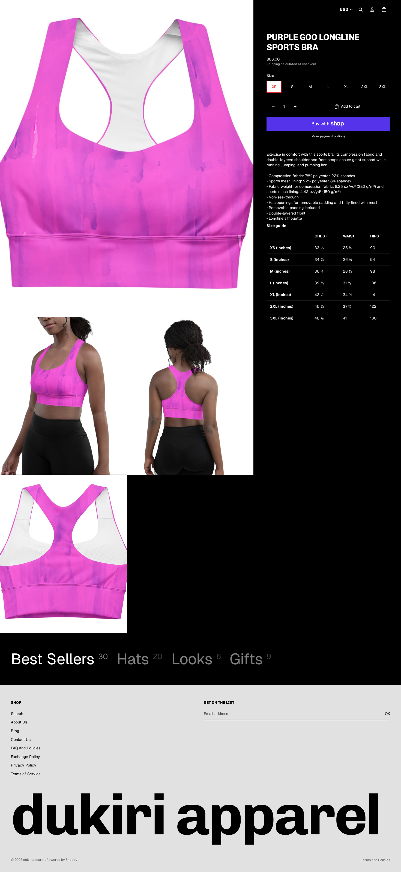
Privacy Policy (23, 765)
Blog (15, 730)
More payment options (328, 136)
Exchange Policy (25, 756)
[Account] (372, 10)
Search (17, 713)
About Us (19, 722)
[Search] (361, 10)
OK (387, 713)
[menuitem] (172, 10)
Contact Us (21, 739)
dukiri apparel (34, 860)
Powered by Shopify (61, 860)
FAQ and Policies (25, 748)
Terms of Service (26, 773)
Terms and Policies (375, 860)
